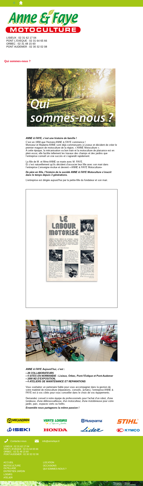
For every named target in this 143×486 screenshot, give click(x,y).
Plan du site (5, 483)
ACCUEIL (8, 462)
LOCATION (48, 462)
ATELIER (8, 477)
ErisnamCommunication (130, 484)
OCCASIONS (49, 465)
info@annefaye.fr (51, 441)
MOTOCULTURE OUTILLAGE (12, 467)
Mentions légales (17, 483)
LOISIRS (8, 474)
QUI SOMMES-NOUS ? (54, 469)
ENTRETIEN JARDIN (14, 471)
